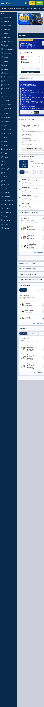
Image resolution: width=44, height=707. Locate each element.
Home (4, 9)
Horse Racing (19, 9)
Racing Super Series (33, 9)
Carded (29, 172)
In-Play (10, 9)
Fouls (36, 172)
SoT (22, 172)
